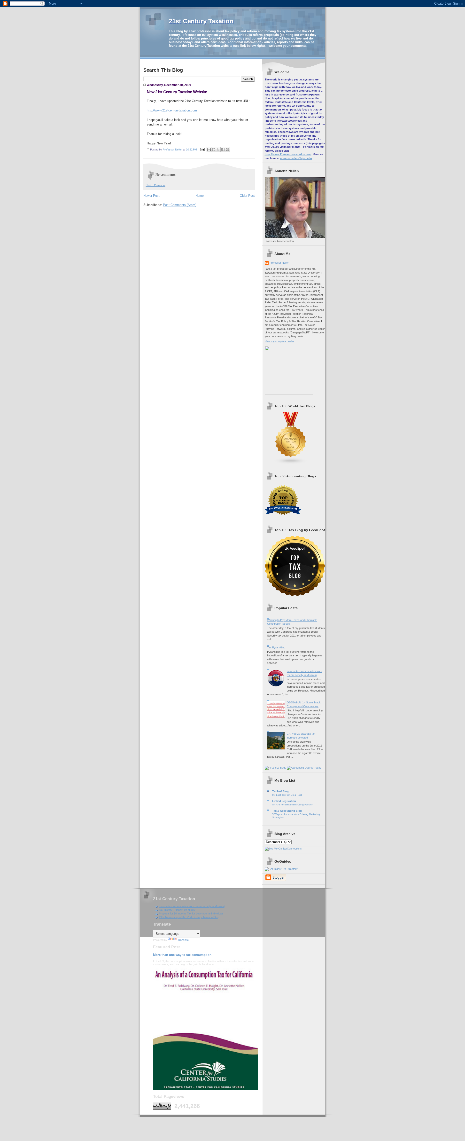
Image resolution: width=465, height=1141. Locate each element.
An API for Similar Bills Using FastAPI (292, 804)
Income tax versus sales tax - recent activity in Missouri (192, 906)
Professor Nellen (279, 262)
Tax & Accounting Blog (287, 810)
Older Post (247, 195)
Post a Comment (155, 185)
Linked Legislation (284, 801)
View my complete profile (279, 341)
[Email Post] (202, 149)
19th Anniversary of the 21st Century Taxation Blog (188, 917)
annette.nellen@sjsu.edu (296, 158)
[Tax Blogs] (291, 463)
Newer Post (151, 195)
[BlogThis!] (213, 149)
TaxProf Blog (280, 791)
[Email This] (209, 149)
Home (199, 195)
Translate (183, 939)
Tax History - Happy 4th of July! (177, 909)
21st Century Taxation (201, 21)
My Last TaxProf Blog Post (287, 795)
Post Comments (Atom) (179, 205)
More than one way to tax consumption (182, 955)
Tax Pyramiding (276, 647)
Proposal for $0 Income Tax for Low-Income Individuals (191, 913)
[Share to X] (218, 149)
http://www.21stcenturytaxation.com (172, 110)
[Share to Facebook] (222, 149)
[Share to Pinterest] (227, 149)
